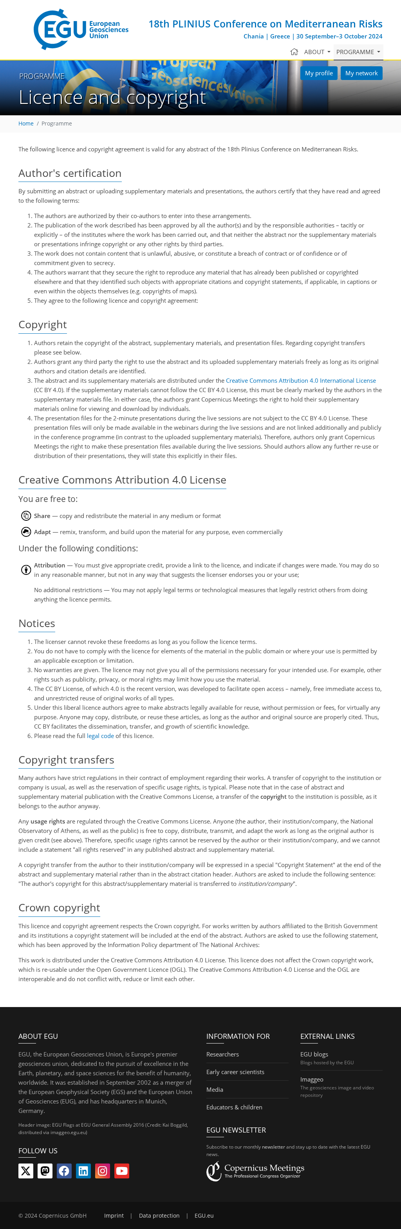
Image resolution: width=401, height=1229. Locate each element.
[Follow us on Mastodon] (45, 1172)
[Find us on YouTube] (121, 1172)
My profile (319, 73)
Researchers (222, 1054)
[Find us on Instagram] (102, 1172)
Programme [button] (356, 52)
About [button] (315, 52)
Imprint (114, 1215)
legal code (100, 736)
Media (214, 1089)
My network (361, 73)
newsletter (273, 1147)
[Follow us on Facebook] (64, 1172)
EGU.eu (204, 1215)
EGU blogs (314, 1054)
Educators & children (234, 1107)
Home (26, 123)
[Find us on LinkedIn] (83, 1172)
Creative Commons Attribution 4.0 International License (301, 380)
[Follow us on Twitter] (25, 1172)
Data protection (159, 1215)
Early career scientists (235, 1072)
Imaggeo (311, 1079)
